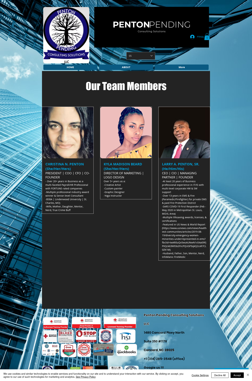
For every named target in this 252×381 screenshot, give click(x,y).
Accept (237, 375)
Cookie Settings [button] (200, 375)
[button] (207, 36)
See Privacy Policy (86, 376)
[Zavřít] (248, 375)
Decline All (220, 375)
